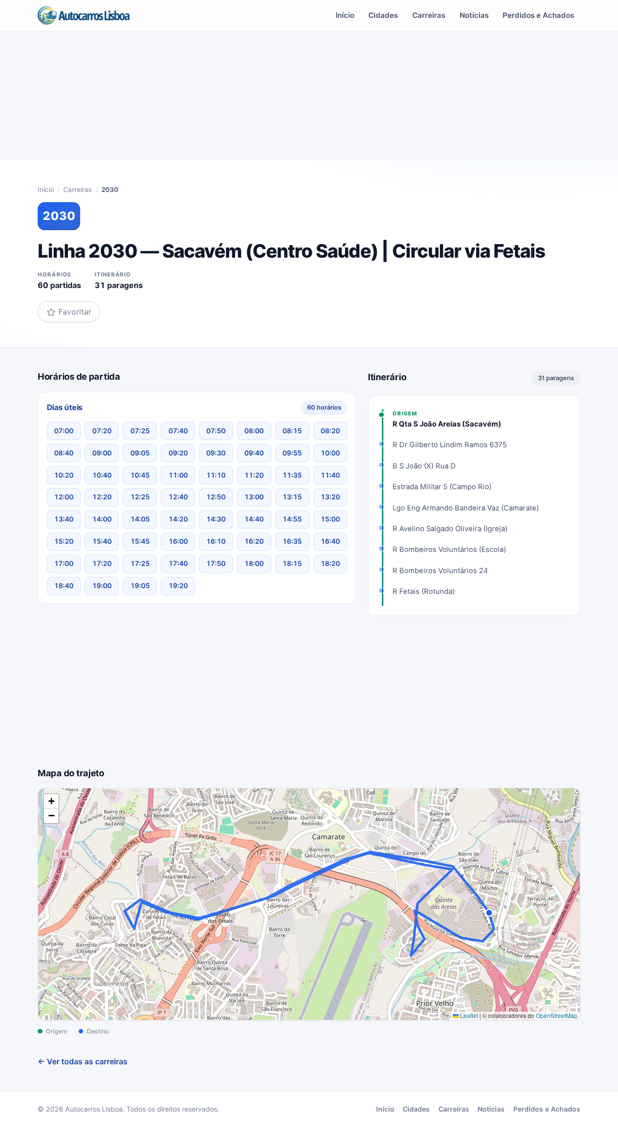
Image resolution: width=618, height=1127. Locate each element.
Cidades (383, 15)
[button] (51, 801)
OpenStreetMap (556, 1015)
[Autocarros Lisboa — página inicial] (83, 15)
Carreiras (428, 15)
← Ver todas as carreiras (82, 1061)
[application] (309, 904)
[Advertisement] (309, 99)
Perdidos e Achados (538, 15)
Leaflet (468, 1015)
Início (345, 15)
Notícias (474, 15)
